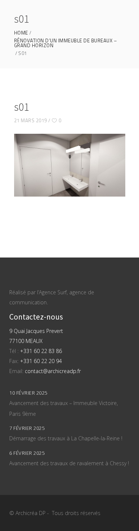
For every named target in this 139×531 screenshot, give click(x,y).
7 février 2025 (26, 428)
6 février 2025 (26, 453)
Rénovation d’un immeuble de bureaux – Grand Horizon (65, 43)
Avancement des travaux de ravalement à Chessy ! (69, 463)
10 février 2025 (28, 392)
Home (21, 32)
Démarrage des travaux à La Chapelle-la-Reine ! (65, 438)
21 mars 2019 (30, 120)
